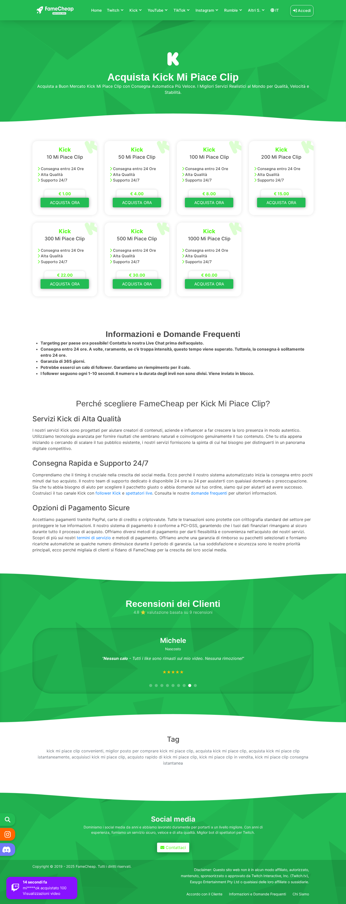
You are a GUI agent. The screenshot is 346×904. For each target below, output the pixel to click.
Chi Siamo (301, 894)
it (276, 10)
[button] (150, 685)
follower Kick (108, 493)
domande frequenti (209, 493)
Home (96, 10)
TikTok (179, 10)
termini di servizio (94, 537)
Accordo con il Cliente (204, 894)
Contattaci (174, 847)
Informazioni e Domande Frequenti (257, 894)
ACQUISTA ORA (65, 202)
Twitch (113, 10)
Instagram (205, 10)
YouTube (155, 10)
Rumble (231, 10)
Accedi (304, 10)
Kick (133, 10)
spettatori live (139, 493)
